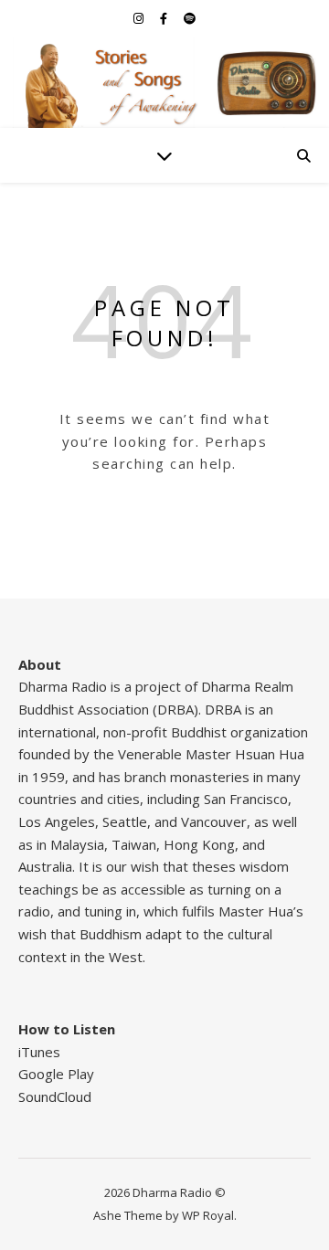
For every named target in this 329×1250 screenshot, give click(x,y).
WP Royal (208, 1215)
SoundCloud (54, 1096)
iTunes (39, 1052)
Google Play (56, 1074)
